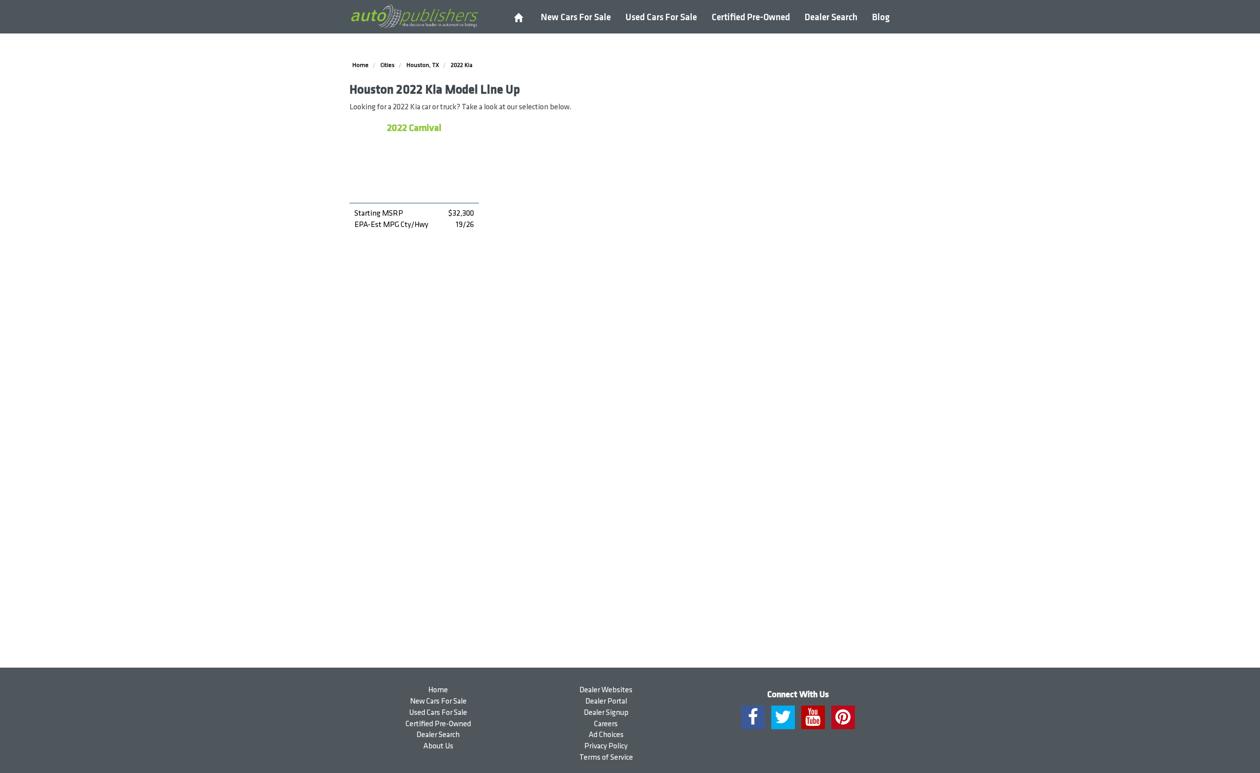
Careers (606, 724)
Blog (881, 17)
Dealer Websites (605, 690)
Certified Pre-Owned (751, 17)
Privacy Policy (606, 746)
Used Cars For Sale (661, 17)
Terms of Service (606, 757)
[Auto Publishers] (414, 16)
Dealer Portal (606, 701)
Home (438, 690)
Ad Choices (606, 735)
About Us (438, 746)
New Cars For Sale (576, 17)
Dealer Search (831, 17)
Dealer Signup (606, 712)
